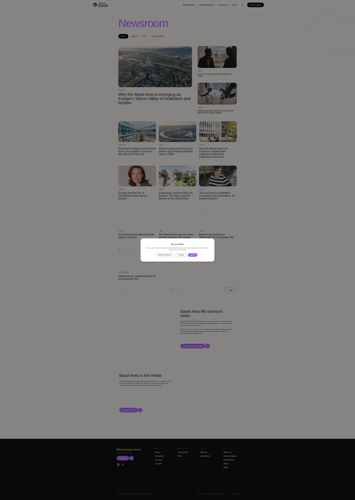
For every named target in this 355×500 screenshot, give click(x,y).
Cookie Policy (182, 250)
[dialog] (177, 250)
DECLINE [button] (181, 255)
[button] (166, 254)
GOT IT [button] (193, 255)
